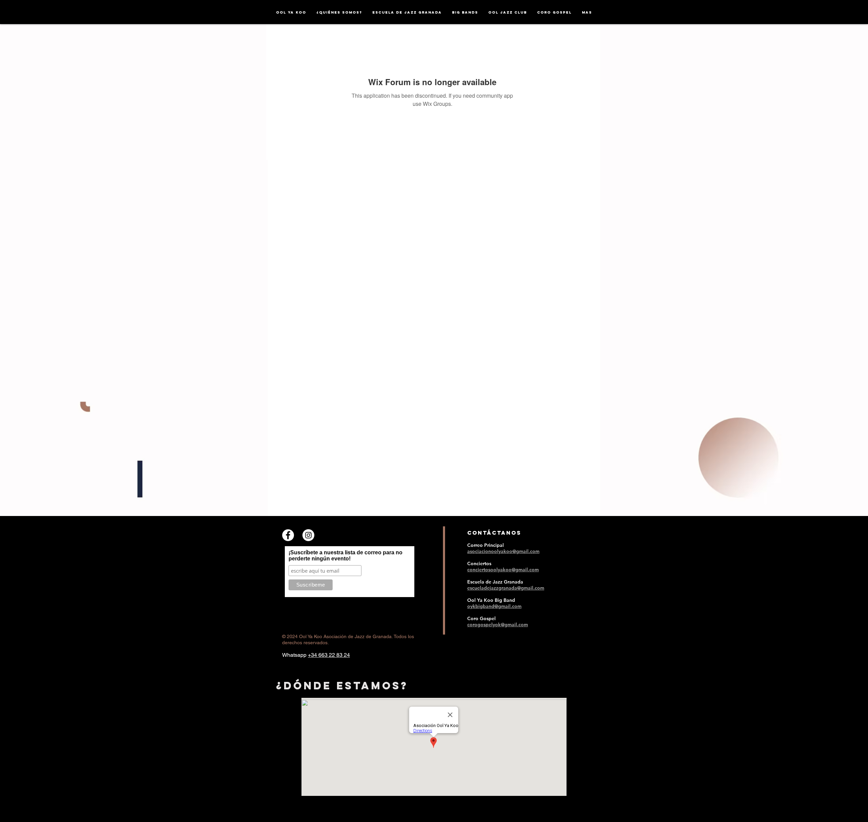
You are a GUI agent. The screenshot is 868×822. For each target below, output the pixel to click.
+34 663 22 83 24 (329, 655)
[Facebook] (288, 535)
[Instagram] (308, 535)
